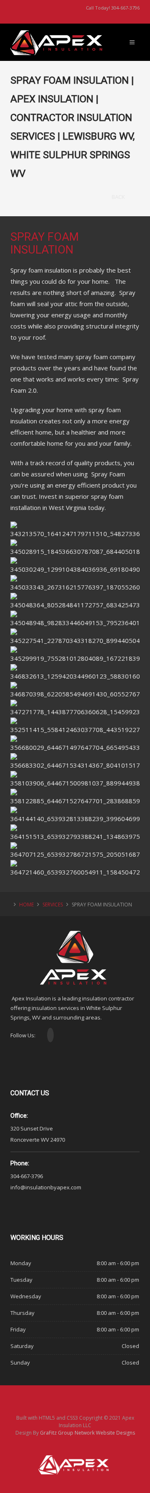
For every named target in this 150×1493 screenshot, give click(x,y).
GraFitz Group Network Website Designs (87, 1432)
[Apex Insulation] (58, 35)
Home (26, 904)
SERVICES (52, 904)
